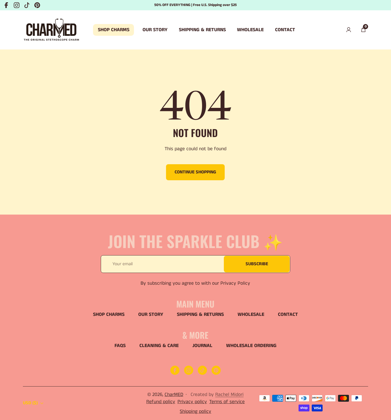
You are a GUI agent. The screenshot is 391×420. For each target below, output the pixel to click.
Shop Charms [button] (113, 29)
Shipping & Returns (200, 314)
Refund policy (160, 401)
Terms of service (227, 401)
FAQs (120, 345)
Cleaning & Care (159, 345)
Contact (288, 314)
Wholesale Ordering (251, 345)
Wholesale (251, 314)
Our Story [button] (155, 29)
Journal (202, 345)
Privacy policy (192, 401)
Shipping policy (195, 411)
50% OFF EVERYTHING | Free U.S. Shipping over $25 (195, 5)
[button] (363, 30)
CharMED (174, 394)
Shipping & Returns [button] (202, 29)
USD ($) (30, 403)
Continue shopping (195, 172)
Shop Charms (109, 314)
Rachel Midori (229, 394)
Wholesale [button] (250, 29)
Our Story (150, 314)
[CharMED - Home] (51, 30)
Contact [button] (285, 29)
